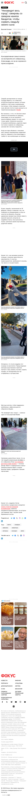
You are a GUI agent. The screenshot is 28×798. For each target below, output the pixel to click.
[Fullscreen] (25, 163)
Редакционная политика (6, 698)
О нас (3, 689)
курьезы (5, 531)
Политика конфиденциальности (11, 790)
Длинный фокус (7, 686)
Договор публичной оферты (19, 693)
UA (22, 2)
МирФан (4, 7)
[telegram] (11, 702)
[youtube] (16, 702)
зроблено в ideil (6, 795)
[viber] (20, 702)
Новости (4, 680)
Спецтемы (18, 683)
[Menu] (2, 2)
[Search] (25, 2)
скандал (14, 531)
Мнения (18, 680)
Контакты (4, 792)
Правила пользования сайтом (6, 693)
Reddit (19, 110)
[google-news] (25, 702)
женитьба (15, 527)
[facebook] (2, 702)
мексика (5, 527)
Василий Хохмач (6, 29)
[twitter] (7, 702)
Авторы (17, 686)
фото (9, 524)
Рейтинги (4, 683)
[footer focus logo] (8, 675)
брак (22, 531)
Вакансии (18, 689)
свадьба (17, 524)
